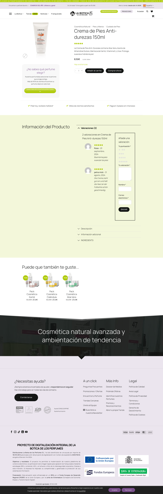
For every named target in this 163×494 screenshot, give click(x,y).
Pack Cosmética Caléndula (51, 294)
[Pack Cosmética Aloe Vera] (71, 280)
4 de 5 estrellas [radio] (122, 157)
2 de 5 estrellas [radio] (123, 149)
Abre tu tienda (130, 5)
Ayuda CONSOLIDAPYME (61, 409)
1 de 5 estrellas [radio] (119, 149)
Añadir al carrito (94, 70)
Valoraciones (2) (89, 128)
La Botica (18, 14)
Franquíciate (56, 14)
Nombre (122, 184)
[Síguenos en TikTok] (19, 432)
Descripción (86, 228)
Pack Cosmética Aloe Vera (71, 294)
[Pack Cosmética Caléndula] (52, 280)
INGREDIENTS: (87, 240)
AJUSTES (82, 491)
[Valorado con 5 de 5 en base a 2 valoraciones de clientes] (102, 43)
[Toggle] (78, 127)
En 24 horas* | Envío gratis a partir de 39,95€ (81, 5)
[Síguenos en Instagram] (15, 432)
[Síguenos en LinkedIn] (22, 432)
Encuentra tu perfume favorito (18, 5)
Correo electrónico (124, 196)
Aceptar (114, 490)
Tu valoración (124, 165)
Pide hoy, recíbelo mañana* (41, 106)
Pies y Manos (98, 26)
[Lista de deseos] (152, 11)
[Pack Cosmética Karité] (32, 280)
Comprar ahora (114, 70)
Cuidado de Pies (113, 26)
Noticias (43, 14)
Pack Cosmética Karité (32, 294)
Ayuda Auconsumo (59, 411)
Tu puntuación (125, 146)
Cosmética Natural (82, 26)
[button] (10, 14)
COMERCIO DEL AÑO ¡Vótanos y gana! (42, 5)
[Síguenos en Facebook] (11, 432)
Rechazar (128, 490)
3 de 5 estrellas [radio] (121, 153)
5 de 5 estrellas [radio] (123, 161)
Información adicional (91, 234)
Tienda (29, 14)
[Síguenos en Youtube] (26, 432)
